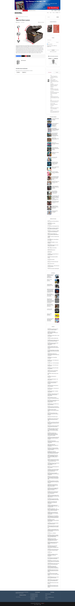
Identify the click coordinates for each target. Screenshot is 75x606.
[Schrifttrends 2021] (57, 311)
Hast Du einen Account (53, 51)
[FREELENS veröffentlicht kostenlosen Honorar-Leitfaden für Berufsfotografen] (57, 276)
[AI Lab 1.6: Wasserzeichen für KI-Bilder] (49, 120)
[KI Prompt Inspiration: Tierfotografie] (49, 213)
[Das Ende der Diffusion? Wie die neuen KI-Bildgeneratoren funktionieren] (49, 125)
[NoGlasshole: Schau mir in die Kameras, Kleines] (49, 183)
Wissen (54, 12)
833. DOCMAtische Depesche (34, 595)
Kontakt (46, 595)
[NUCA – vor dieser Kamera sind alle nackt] (49, 169)
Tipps (22, 16)
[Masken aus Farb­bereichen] (57, 281)
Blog (50, 12)
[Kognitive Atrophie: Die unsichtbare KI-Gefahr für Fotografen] (49, 188)
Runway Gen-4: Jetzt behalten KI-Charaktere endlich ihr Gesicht (55, 163)
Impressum (46, 598)
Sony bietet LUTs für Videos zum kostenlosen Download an (50, 305)
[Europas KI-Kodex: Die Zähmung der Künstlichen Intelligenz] (49, 149)
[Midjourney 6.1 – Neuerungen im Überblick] (49, 144)
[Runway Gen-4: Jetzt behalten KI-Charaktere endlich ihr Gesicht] (49, 164)
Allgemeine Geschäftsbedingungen (49, 597)
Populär (57, 72)
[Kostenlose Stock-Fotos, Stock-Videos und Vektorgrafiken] (57, 320)
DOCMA (43, 603)
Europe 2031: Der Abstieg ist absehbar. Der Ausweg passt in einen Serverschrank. (39, 10)
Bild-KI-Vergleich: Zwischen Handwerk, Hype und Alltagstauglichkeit (55, 129)
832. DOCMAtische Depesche (34, 596)
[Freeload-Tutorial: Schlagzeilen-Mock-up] (57, 286)
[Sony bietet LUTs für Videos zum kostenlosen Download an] (57, 306)
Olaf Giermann (18, 22)
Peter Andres (52, 91)
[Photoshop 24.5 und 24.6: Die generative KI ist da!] (49, 203)
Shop (47, 12)
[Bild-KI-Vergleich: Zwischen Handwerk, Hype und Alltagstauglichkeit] (49, 130)
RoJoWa (51, 95)
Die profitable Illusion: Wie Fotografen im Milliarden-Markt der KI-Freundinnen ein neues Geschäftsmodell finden (55, 197)
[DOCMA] (18, 13)
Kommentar (49, 72)
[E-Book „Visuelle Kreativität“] (57, 316)
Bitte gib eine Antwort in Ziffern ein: (52, 45)
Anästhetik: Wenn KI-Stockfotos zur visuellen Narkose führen (55, 207)
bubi (50, 75)
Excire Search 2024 (54, 157)
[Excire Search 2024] (49, 159)
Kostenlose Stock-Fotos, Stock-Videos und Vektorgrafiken (50, 319)
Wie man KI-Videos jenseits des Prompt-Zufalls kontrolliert (55, 192)
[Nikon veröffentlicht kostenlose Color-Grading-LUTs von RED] (57, 296)
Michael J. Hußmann (52, 79)
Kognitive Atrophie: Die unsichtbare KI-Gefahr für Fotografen (55, 187)
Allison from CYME (52, 103)
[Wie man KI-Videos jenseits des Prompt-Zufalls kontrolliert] (49, 193)
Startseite (17, 16)
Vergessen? (57, 42)
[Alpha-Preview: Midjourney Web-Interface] (49, 140)
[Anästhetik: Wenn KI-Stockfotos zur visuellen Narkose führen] (49, 208)
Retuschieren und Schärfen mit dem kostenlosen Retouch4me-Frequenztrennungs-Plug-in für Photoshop (50, 300)
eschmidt (51, 110)
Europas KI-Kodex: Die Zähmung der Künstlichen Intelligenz (55, 148)
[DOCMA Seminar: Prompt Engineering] (49, 154)
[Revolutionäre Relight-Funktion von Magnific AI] (49, 173)
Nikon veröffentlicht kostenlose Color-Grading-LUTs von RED (50, 295)
